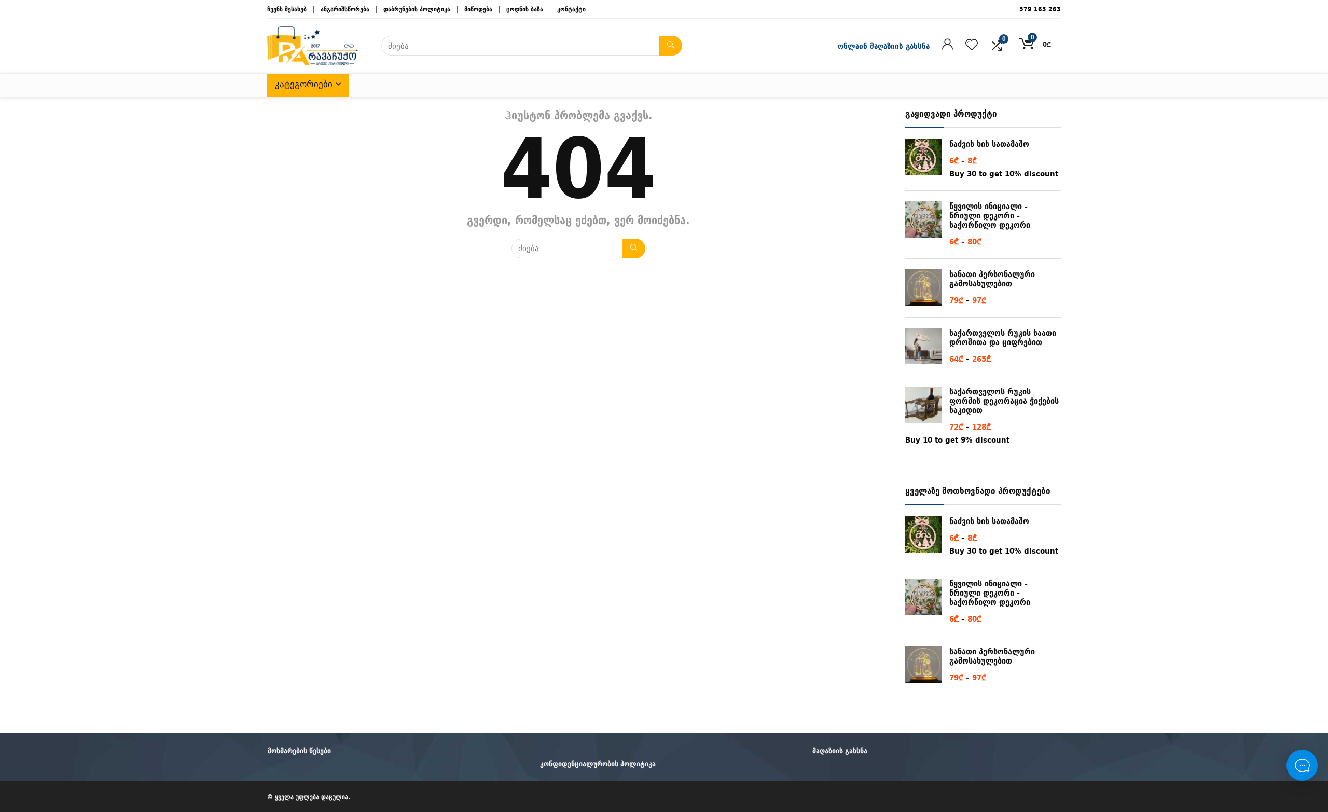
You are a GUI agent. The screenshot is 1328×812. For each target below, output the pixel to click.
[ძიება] (670, 46)
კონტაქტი (571, 9)
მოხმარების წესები (299, 750)
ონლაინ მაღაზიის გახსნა (884, 45)
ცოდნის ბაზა (524, 9)
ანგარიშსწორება (345, 9)
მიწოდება (478, 9)
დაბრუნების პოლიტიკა (416, 9)
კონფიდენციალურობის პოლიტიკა (598, 763)
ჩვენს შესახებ (287, 9)
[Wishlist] (971, 45)
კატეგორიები (304, 84)
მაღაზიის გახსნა (839, 750)
